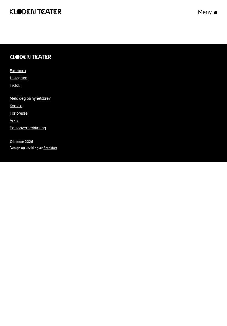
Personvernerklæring (28, 127)
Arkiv (14, 120)
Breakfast (50, 148)
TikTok (15, 85)
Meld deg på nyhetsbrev (30, 98)
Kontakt (16, 105)
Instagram (18, 77)
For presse (19, 113)
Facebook (18, 70)
